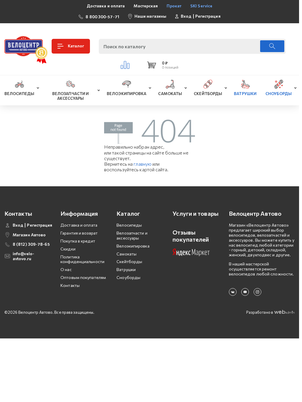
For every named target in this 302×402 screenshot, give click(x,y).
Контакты (70, 285)
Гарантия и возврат (79, 232)
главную (143, 164)
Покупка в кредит (77, 240)
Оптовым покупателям (83, 277)
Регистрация (208, 16)
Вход (186, 16)
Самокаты (126, 253)
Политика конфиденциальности (82, 259)
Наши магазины (150, 16)
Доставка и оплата (106, 5)
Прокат (174, 5)
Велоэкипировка (132, 245)
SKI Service (201, 5)
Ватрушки (126, 269)
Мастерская (146, 5)
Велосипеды (129, 224)
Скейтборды (129, 261)
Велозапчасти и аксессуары (131, 235)
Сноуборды (128, 277)
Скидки (68, 248)
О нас (66, 269)
